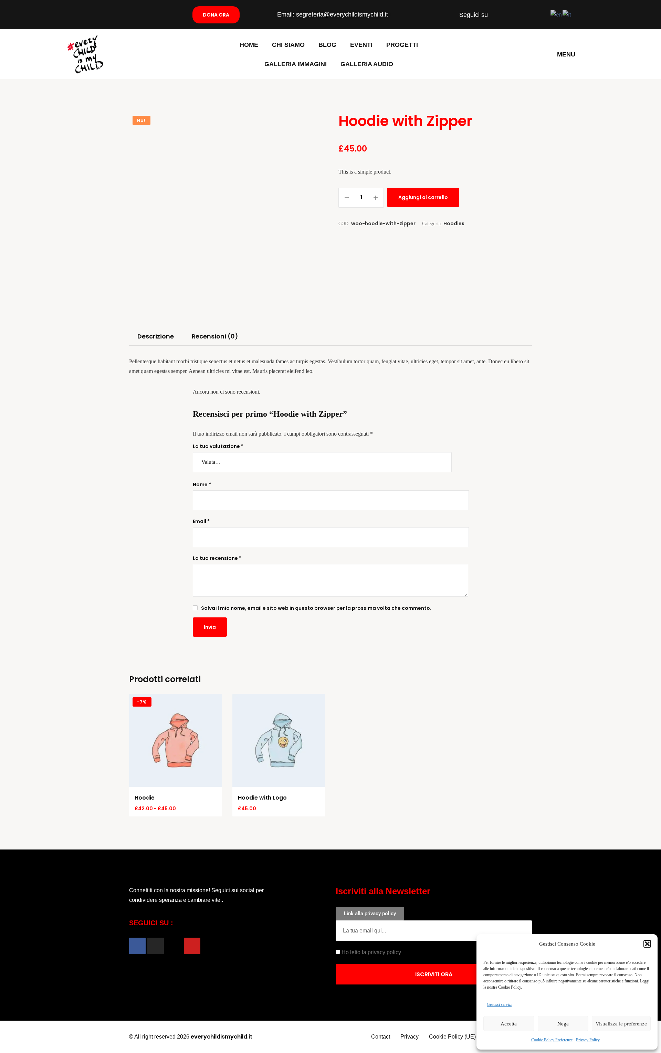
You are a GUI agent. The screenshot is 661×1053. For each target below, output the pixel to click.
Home (249, 44)
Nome (202, 484)
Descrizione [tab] (155, 336)
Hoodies (453, 223)
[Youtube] (537, 15)
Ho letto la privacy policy (371, 952)
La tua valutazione (218, 446)
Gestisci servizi (499, 1004)
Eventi (361, 44)
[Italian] (567, 14)
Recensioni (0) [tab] (215, 336)
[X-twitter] (524, 15)
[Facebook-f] (498, 15)
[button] (647, 943)
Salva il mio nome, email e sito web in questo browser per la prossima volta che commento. (316, 608)
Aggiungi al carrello (423, 197)
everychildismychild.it (221, 1037)
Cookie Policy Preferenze (552, 1040)
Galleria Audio (366, 64)
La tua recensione (217, 558)
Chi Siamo (288, 44)
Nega (563, 1023)
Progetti (402, 44)
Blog (327, 44)
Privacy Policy (588, 1040)
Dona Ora (216, 14)
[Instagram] (511, 15)
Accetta (509, 1023)
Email (201, 521)
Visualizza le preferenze (621, 1023)
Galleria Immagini (295, 64)
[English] (556, 14)
